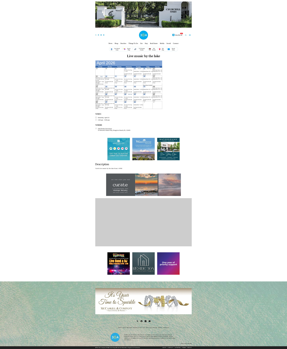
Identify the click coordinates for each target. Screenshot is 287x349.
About (164, 347)
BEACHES (129, 327)
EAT (144, 327)
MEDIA (160, 327)
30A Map (163, 49)
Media (162, 43)
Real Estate (154, 43)
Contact (175, 43)
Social (169, 43)
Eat (141, 43)
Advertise (177, 347)
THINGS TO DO (137, 327)
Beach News (173, 49)
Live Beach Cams (117, 49)
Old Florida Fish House (105, 128)
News (110, 43)
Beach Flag (128, 49)
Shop (116, 43)
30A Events (154, 49)
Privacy (189, 347)
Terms (184, 347)
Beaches (123, 43)
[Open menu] (190, 35)
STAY (147, 327)
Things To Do (133, 43)
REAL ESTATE (153, 327)
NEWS (124, 327)
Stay (146, 43)
